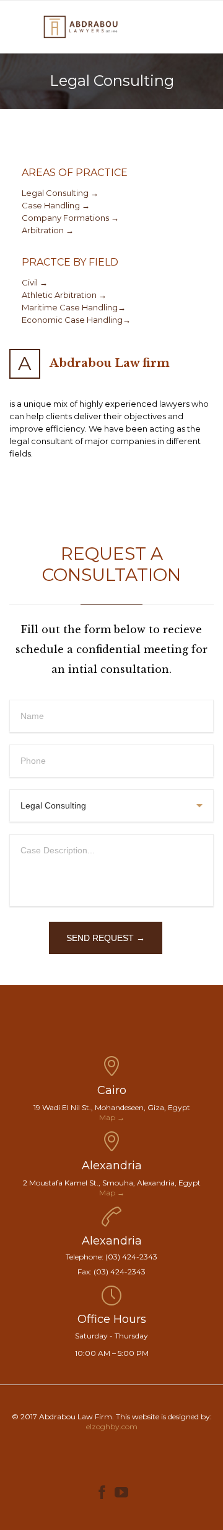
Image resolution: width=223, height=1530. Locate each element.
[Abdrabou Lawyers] (80, 27)
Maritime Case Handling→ (74, 307)
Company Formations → (70, 218)
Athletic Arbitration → (64, 295)
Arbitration (44, 230)
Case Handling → (56, 205)
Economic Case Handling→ (76, 320)
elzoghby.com (112, 1426)
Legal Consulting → (60, 193)
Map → (112, 1117)
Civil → (35, 282)
